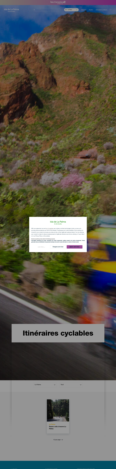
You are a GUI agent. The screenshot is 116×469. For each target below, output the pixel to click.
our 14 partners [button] (50, 228)
